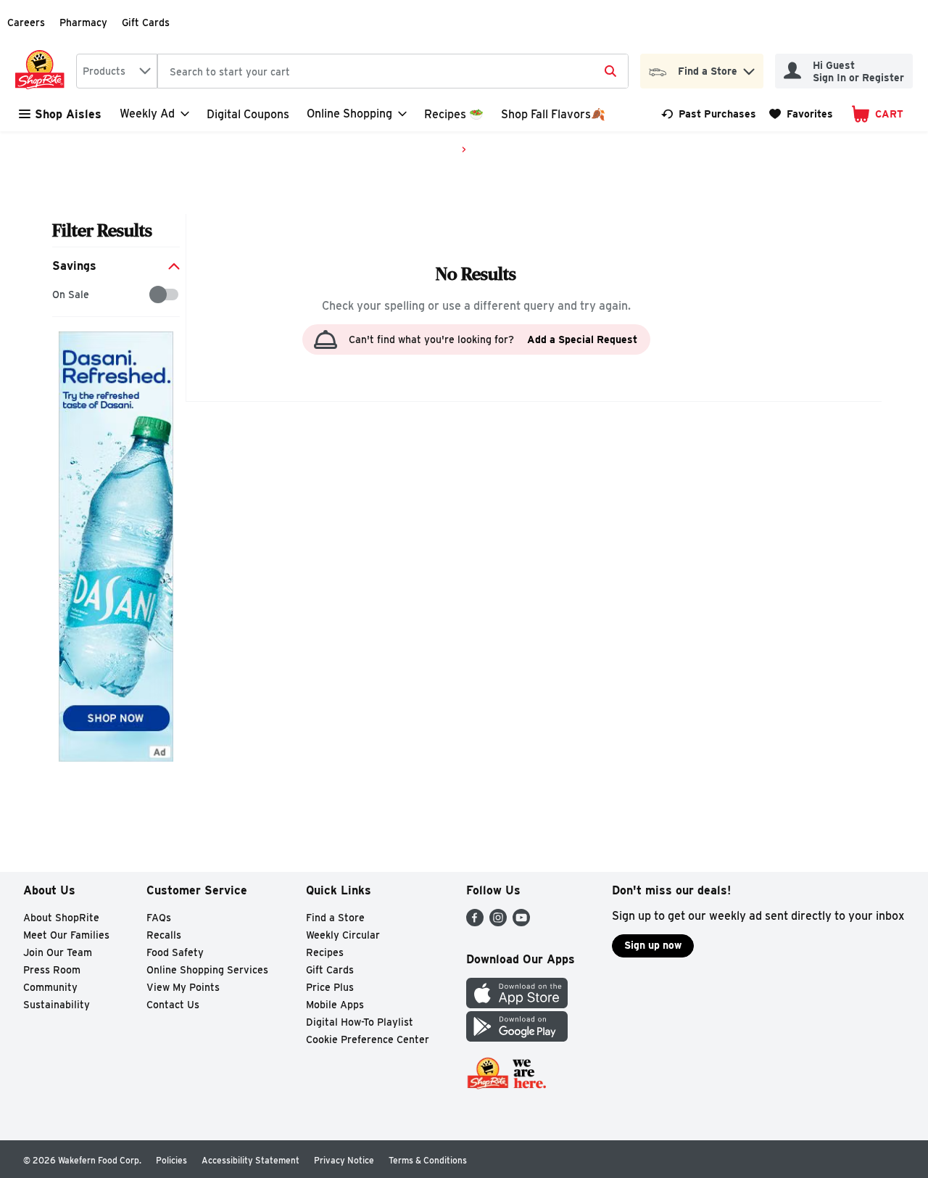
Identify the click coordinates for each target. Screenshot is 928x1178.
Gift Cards (146, 22)
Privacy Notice (344, 1160)
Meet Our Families (66, 935)
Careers (26, 22)
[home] (42, 71)
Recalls (163, 935)
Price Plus (330, 987)
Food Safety (175, 952)
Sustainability (56, 1004)
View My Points (183, 987)
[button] (749, 68)
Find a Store (335, 917)
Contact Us (172, 1004)
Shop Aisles (68, 114)
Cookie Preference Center (367, 1039)
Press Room (51, 970)
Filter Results (102, 230)
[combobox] (116, 71)
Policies (171, 1160)
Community (50, 987)
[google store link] (517, 1038)
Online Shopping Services (207, 970)
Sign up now (653, 945)
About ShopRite (61, 917)
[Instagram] (498, 922)
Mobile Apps (335, 1004)
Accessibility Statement (250, 1160)
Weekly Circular (343, 935)
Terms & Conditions (428, 1160)
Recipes (325, 952)
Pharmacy (83, 22)
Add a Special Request (582, 339)
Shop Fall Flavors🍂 (553, 114)
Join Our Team (57, 952)
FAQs (158, 917)
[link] (709, 114)
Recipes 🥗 (454, 114)
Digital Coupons (248, 114)
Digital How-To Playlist (359, 1022)
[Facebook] (475, 922)
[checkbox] (60, 295)
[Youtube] (521, 922)
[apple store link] (517, 1004)
